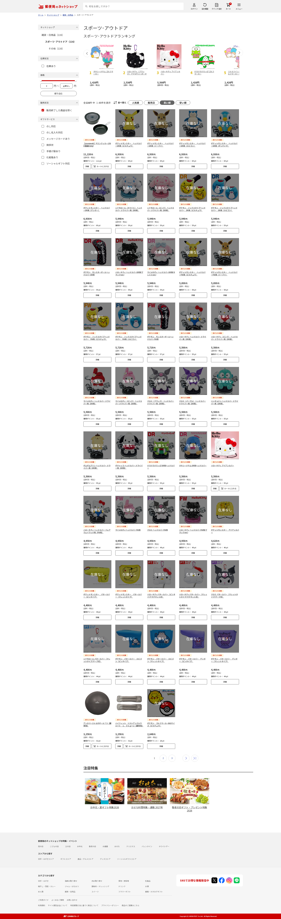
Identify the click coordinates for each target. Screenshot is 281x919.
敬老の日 (92, 846)
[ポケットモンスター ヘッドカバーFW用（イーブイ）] (225, 252)
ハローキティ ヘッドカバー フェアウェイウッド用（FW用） (96, 531)
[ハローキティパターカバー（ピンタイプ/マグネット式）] (161, 574)
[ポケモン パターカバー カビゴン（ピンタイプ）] (129, 639)
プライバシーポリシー (110, 905)
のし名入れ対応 (54, 132)
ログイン (194, 8)
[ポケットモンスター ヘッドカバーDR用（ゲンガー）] (97, 188)
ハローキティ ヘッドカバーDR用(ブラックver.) (129, 273)
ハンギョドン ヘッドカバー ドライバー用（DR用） (224, 402)
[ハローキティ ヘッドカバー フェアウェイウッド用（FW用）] (97, 510)
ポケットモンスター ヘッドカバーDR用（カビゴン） (192, 144)
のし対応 (51, 126)
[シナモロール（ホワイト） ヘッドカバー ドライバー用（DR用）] (129, 188)
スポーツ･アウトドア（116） (60, 41)
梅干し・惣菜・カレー (47, 886)
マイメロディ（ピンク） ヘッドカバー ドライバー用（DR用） (128, 402)
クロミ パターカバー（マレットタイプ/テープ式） (224, 595)
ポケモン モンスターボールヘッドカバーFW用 (160, 337)
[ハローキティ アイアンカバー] (225, 445)
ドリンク (121, 886)
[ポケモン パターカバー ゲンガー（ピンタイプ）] (193, 639)
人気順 (135, 102)
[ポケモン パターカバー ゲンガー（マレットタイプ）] (225, 639)
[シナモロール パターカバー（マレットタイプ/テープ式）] (97, 639)
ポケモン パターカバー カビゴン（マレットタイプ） (160, 659)
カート (228, 8)
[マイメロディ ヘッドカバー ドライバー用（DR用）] (97, 381)
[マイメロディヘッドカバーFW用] (129, 510)
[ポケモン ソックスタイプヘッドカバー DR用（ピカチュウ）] (193, 188)
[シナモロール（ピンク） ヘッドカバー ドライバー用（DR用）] (161, 188)
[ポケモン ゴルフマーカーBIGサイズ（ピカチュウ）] (161, 703)
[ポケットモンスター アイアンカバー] (225, 510)
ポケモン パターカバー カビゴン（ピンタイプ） (128, 659)
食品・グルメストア (85, 859)
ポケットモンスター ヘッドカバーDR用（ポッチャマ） (224, 144)
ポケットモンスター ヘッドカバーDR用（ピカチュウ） (128, 144)
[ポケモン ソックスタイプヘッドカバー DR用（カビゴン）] (225, 188)
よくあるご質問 (58, 900)
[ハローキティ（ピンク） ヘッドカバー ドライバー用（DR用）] (225, 316)
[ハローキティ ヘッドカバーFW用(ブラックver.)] (193, 510)
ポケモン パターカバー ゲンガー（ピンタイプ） (192, 659)
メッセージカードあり (58, 138)
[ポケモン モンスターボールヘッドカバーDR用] (97, 252)
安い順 (182, 102)
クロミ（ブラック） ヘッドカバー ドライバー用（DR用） (160, 402)
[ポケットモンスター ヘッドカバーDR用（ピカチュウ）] (129, 123)
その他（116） (56, 48)
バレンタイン (147, 846)
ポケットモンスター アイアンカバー (225, 531)
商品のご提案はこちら (130, 905)
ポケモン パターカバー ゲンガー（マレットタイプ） (224, 659)
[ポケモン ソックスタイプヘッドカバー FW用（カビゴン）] (129, 316)
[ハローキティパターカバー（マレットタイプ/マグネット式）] (193, 574)
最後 (194, 758)
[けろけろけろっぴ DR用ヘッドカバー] (161, 445)
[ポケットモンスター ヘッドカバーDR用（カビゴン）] (193, 123)
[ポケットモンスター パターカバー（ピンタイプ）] (97, 574)
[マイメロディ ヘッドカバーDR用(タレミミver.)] (161, 252)
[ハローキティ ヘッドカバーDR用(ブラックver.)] (129, 252)
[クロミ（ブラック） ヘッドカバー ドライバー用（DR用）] (161, 381)
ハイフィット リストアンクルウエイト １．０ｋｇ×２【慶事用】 (129, 724)
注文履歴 (205, 8)
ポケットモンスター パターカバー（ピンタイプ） (96, 595)
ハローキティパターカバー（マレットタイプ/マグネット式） (193, 595)
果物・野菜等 (123, 881)
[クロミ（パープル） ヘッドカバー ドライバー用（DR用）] (193, 381)
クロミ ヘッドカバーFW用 (157, 530)
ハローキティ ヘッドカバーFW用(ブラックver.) (193, 531)
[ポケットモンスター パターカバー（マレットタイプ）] (129, 574)
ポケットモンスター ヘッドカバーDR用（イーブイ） (160, 144)
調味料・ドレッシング (100, 886)
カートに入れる (103, 166)
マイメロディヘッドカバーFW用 (127, 530)
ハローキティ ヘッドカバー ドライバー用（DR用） (192, 337)
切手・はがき (43, 881)
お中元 (79, 846)
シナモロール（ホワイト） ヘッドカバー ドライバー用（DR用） (128, 208)
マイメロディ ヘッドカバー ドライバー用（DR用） (96, 402)
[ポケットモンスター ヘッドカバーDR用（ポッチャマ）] (225, 123)
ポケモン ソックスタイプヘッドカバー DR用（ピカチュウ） (192, 208)
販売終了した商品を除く (59, 110)
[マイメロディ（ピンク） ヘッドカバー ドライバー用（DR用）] (129, 381)
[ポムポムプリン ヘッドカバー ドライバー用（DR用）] (97, 445)
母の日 (40, 846)
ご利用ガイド (43, 900)
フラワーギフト (124, 891)
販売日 (151, 102)
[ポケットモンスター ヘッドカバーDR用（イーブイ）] (161, 123)
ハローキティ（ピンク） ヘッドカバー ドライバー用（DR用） (224, 337)
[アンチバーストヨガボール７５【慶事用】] (97, 703)
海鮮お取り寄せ (71, 881)
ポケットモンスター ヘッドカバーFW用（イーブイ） (224, 273)
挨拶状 (49, 145)
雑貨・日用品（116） (53, 35)
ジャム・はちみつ (72, 886)
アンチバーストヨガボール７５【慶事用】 (97, 724)
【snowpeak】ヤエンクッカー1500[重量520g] (97, 144)
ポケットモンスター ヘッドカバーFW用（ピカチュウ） (192, 273)
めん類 (40, 891)
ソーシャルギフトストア (126, 859)
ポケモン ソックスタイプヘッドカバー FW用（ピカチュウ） (96, 337)
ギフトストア (65, 859)
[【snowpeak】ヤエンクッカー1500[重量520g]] (97, 123)
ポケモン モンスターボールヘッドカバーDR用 (96, 273)
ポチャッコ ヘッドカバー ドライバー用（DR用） (129, 466)
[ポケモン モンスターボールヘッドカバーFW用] (161, 316)
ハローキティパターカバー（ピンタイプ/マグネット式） (161, 595)
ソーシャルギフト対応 (58, 163)
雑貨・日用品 (70, 891)
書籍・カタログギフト (154, 891)
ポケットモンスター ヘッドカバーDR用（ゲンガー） (96, 208)
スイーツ (95, 891)
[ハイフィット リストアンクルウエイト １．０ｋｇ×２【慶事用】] (129, 703)
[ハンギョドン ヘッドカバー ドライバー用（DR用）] (225, 381)
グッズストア (105, 859)
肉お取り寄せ (97, 881)
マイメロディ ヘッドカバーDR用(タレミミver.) (161, 273)
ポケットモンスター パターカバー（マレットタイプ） (128, 595)
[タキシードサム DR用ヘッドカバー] (193, 445)
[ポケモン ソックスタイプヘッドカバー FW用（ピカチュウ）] (97, 316)
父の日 (68, 846)
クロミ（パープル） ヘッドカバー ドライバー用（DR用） (192, 402)
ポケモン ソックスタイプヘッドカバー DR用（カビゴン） (224, 208)
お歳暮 (105, 846)
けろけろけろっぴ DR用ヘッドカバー (161, 466)
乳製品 (147, 881)
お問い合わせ (72, 900)
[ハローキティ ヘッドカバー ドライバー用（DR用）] (193, 316)
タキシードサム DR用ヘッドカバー (193, 465)
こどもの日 (54, 846)
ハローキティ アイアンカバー (222, 465)
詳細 (87, 166)
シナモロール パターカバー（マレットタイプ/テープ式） (96, 659)
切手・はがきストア (46, 859)
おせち (117, 846)
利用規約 (41, 905)
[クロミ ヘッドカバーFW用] (161, 510)
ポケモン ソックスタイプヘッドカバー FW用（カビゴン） (128, 337)
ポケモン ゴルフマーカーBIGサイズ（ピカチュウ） (161, 724)
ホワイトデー (164, 846)
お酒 (147, 886)
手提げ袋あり (53, 151)
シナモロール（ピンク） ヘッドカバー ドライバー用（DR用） (160, 208)
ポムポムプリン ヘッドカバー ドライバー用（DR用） (96, 466)
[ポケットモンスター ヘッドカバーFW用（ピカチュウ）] (193, 252)
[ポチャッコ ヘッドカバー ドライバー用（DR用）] (129, 445)
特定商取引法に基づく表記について (84, 905)
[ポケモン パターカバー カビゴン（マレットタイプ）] (161, 639)
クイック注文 (217, 8)
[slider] (41, 80)
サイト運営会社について (57, 905)
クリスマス (130, 846)
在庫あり (51, 66)
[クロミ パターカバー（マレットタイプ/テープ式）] (225, 574)
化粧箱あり (52, 157)
